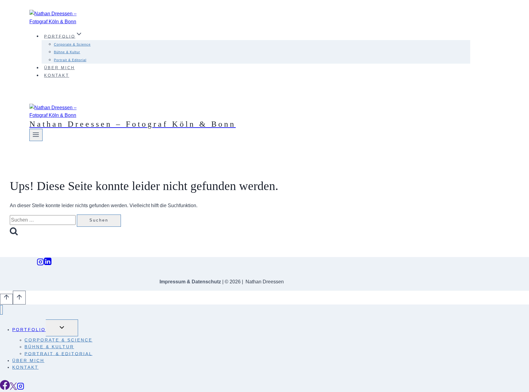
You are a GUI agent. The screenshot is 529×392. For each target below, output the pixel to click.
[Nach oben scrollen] (6, 299)
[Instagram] (40, 263)
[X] (13, 388)
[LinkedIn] (47, 263)
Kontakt (56, 75)
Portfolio (29, 329)
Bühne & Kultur (67, 52)
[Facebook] (5, 388)
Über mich (59, 67)
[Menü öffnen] (36, 135)
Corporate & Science (72, 44)
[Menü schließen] (1, 310)
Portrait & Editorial (70, 60)
